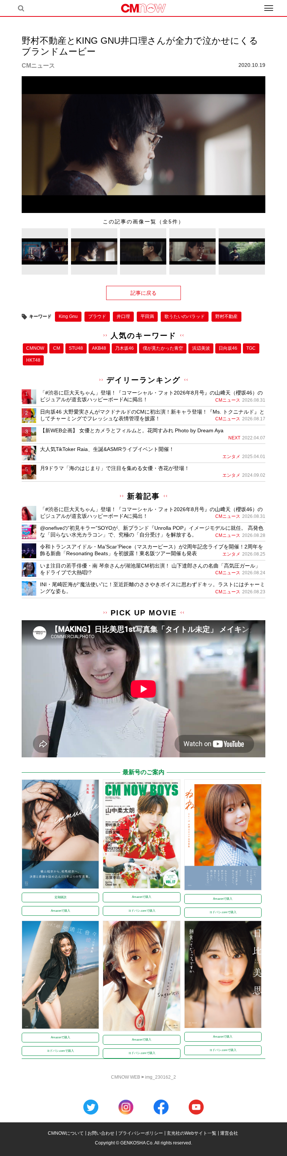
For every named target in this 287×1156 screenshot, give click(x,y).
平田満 (147, 316)
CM (56, 348)
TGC (251, 348)
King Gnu (68, 316)
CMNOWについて (66, 1133)
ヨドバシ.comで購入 (141, 910)
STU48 (76, 348)
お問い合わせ (100, 1133)
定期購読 (61, 897)
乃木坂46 (124, 348)
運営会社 (229, 1133)
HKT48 (33, 360)
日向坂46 (228, 348)
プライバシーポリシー (140, 1133)
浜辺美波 (201, 348)
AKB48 (99, 348)
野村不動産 (226, 316)
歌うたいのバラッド (184, 316)
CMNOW (35, 348)
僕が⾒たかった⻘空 (163, 348)
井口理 (123, 316)
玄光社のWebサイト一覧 (191, 1133)
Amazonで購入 (60, 910)
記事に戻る (143, 293)
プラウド (97, 316)
